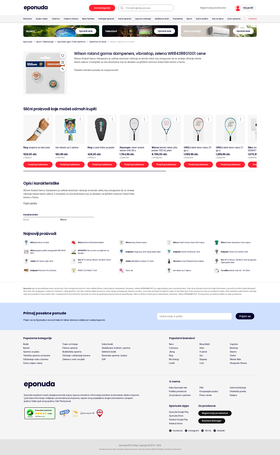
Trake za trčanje (70, 344)
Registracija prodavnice (213, 8)
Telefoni (56, 18)
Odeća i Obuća (71, 18)
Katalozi (253, 18)
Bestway (234, 348)
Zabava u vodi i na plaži (73, 359)
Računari (27, 18)
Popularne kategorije (37, 338)
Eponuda (27, 41)
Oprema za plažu (31, 351)
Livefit (172, 363)
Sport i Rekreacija (45, 41)
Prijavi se (245, 316)
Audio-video (42, 18)
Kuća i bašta (202, 18)
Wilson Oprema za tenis (122, 41)
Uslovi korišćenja (238, 387)
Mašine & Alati (162, 18)
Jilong (172, 351)
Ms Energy (174, 359)
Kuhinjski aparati (106, 18)
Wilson (63, 219)
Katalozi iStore (176, 423)
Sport (189, 18)
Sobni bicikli (107, 344)
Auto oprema (234, 18)
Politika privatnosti (178, 391)
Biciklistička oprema (71, 351)
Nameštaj (177, 18)
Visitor (233, 355)
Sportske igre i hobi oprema (71, 41)
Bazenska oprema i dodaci (114, 355)
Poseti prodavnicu (38, 164)
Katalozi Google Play (178, 419)
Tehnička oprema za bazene (36, 355)
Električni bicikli (109, 351)
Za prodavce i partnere (180, 395)
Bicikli (25, 344)
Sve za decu (217, 18)
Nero (171, 344)
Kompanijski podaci (209, 391)
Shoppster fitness (238, 363)
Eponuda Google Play (179, 412)
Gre (201, 355)
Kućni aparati (124, 18)
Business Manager (212, 420)
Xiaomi (233, 351)
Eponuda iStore (176, 416)
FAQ (201, 387)
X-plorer (203, 351)
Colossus (173, 348)
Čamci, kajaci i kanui (32, 363)
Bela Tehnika (88, 18)
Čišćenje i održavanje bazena (76, 355)
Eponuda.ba (177, 449)
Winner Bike (235, 359)
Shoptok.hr (169, 449)
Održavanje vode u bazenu (35, 359)
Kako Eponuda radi (178, 387)
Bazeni (26, 348)
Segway (203, 359)
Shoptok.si (161, 449)
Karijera (233, 395)
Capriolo (234, 344)
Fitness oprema (69, 348)
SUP (104, 359)
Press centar (206, 395)
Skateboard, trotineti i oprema (116, 348)
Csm (202, 363)
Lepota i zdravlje (143, 18)
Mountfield (205, 344)
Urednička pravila (238, 391)
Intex (202, 348)
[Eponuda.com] (35, 8)
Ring (171, 355)
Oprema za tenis (97, 41)
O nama (174, 381)
